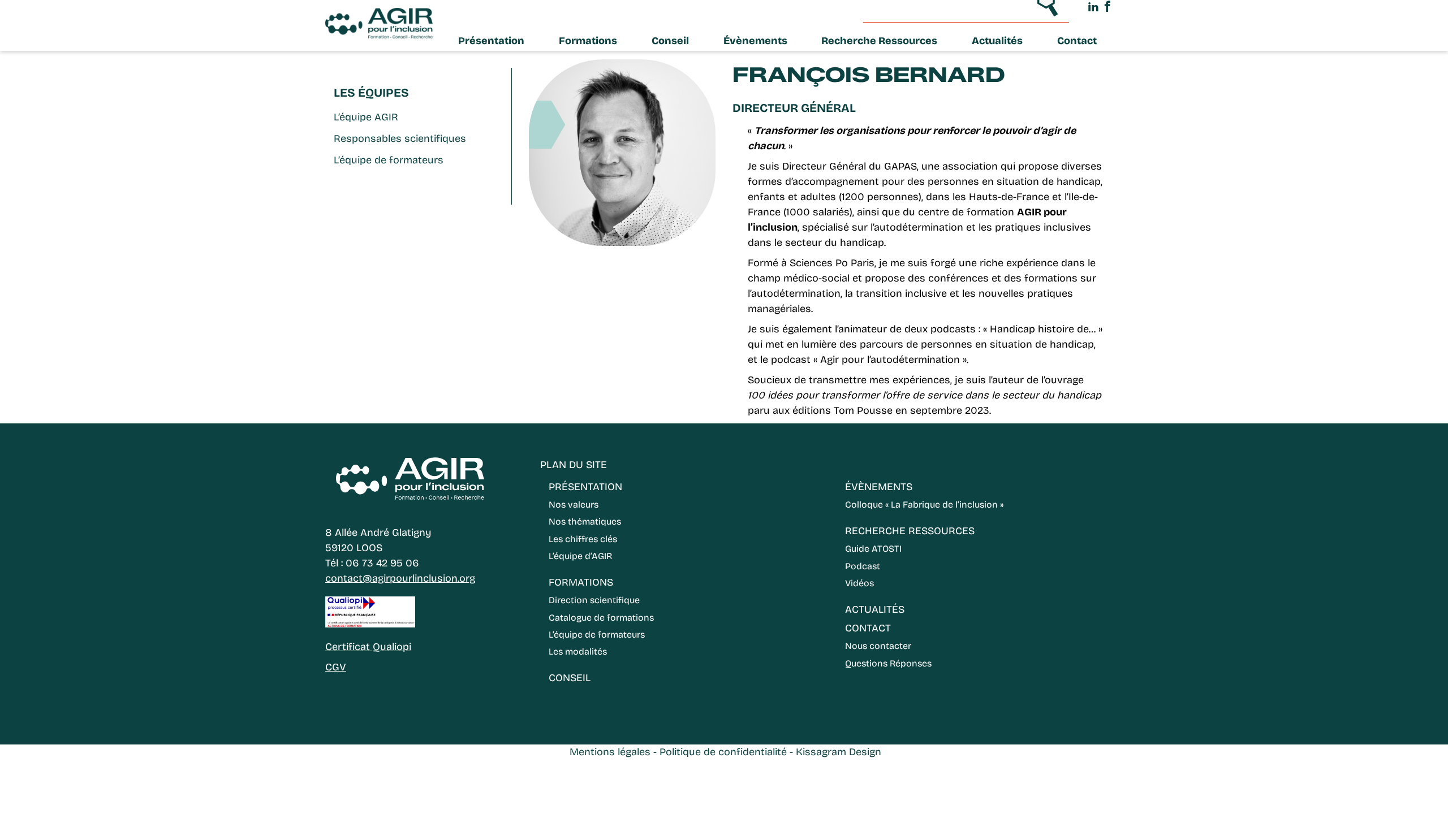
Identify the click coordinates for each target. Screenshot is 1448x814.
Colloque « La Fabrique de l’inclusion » (924, 504)
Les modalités (578, 651)
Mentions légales (610, 752)
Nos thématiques (585, 521)
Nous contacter (878, 645)
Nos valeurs (573, 504)
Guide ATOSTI (873, 548)
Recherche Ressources (879, 40)
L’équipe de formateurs (388, 160)
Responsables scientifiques (400, 138)
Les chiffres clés (583, 539)
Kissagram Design (838, 752)
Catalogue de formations (601, 617)
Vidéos (859, 583)
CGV (335, 667)
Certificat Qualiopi (368, 646)
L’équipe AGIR (366, 117)
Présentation (491, 40)
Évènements (755, 40)
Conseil (670, 40)
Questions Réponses (888, 663)
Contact (1077, 40)
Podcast (862, 566)
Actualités (997, 40)
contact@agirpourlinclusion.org (400, 578)
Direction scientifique (594, 600)
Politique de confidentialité (723, 752)
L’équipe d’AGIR (580, 556)
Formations (588, 40)
